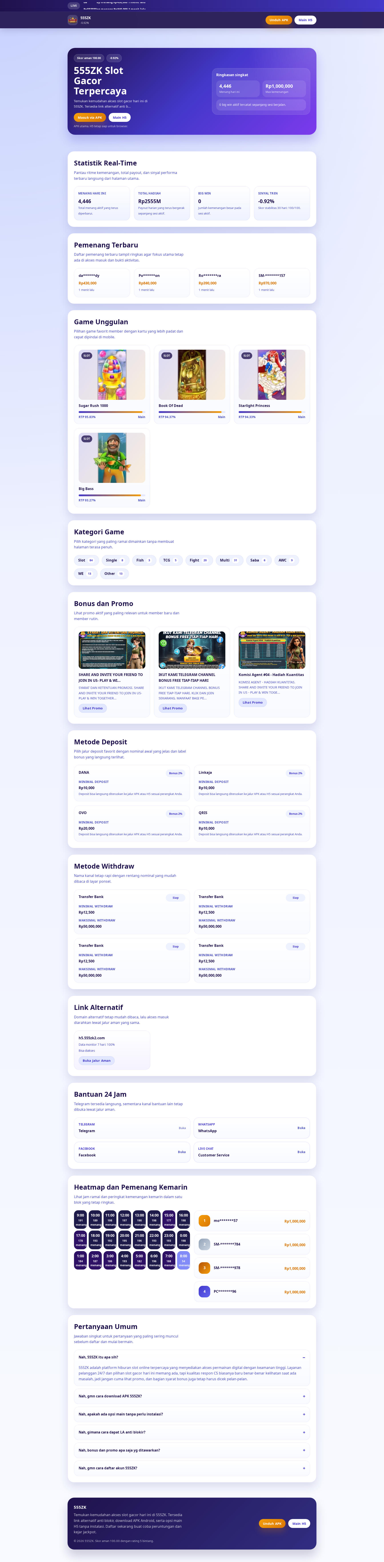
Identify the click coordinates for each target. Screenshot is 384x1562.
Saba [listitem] (257, 560)
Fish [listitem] (143, 560)
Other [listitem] (113, 573)
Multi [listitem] (228, 560)
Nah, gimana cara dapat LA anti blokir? (112, 1432)
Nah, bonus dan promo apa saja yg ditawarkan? (119, 1450)
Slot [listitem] (85, 560)
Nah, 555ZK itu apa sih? (98, 1357)
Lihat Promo (93, 708)
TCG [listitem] (169, 560)
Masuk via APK (90, 117)
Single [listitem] (114, 560)
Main (141, 417)
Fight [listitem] (198, 560)
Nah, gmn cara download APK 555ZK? (110, 1396)
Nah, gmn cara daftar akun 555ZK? (108, 1468)
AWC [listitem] (286, 560)
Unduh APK (279, 20)
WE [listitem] (84, 573)
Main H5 (305, 20)
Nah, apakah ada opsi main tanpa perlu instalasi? (121, 1414)
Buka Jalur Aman (97, 1060)
